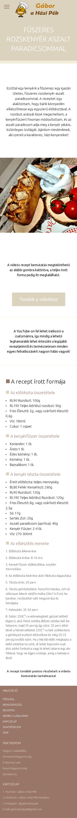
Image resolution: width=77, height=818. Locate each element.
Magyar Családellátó (14, 750)
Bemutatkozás (12, 704)
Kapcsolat (10, 721)
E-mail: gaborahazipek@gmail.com (22, 809)
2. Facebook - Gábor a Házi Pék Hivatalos (26, 797)
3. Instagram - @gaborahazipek (20, 803)
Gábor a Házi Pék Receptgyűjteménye (38, 9)
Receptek (9, 710)
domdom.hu (10, 774)
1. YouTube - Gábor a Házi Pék (20, 791)
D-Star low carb (11, 762)
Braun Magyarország (15, 768)
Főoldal (8, 699)
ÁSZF (6, 732)
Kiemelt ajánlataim (15, 715)
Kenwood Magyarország (17, 756)
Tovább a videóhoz (38, 299)
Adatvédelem (12, 727)
